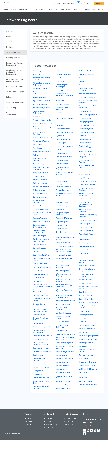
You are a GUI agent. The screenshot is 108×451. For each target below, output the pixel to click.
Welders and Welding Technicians (86, 377)
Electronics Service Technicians (62, 108)
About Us (28, 418)
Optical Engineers (85, 118)
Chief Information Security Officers (42, 259)
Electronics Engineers (63, 104)
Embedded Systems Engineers (63, 114)
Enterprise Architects (63, 129)
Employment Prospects (15, 86)
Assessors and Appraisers (41, 141)
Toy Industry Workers (86, 355)
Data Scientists (38, 355)
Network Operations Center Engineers (88, 101)
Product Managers (85, 171)
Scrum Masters (84, 253)
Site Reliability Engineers (87, 265)
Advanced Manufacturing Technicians (41, 84)
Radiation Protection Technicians (86, 194)
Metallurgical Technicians (87, 71)
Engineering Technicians (64, 122)
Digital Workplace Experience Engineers (42, 382)
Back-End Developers (40, 183)
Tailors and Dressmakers (87, 329)
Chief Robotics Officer (40, 264)
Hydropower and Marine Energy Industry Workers (64, 250)
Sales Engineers (84, 239)
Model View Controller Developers (86, 89)
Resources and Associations (11, 114)
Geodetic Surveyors (62, 206)
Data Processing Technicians (42, 351)
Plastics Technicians (85, 151)
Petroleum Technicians (86, 132)
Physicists (82, 136)
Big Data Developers (39, 190)
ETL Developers (61, 143)
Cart (81, 3)
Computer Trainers (39, 315)
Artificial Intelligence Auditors (42, 120)
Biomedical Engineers (40, 197)
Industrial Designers (62, 262)
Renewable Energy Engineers (89, 220)
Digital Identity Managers (41, 378)
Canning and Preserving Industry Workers (41, 240)
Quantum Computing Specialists (86, 189)
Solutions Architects (85, 295)
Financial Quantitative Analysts (63, 168)
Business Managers (39, 236)
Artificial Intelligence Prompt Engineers (42, 128)
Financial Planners (62, 164)
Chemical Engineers (39, 248)
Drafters (59, 71)
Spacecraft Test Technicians (88, 302)
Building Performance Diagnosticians (40, 231)
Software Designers (85, 280)
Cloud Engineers (38, 278)
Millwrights (82, 81)
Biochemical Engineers (40, 193)
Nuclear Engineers (85, 111)
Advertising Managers (40, 88)
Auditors (36, 155)
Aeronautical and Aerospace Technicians (42, 93)
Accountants (37, 74)
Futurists (59, 199)
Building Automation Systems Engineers (40, 226)
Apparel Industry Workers (41, 108)
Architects (36, 116)
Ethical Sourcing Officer (63, 139)
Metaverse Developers (86, 74)
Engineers (59, 125)
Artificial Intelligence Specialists (39, 133)
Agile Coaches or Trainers (41, 101)
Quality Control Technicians (88, 185)
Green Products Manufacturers (61, 233)
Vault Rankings (10, 9)
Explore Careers (15, 16)
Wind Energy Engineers (86, 381)
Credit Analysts (38, 323)
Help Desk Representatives (65, 246)
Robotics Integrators (86, 227)
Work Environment (13, 52)
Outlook (9, 97)
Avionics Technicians (40, 179)
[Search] (103, 10)
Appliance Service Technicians (39, 112)
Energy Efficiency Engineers (65, 118)
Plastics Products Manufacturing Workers (87, 147)
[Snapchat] (84, 433)
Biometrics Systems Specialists (39, 201)
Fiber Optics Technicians (64, 157)
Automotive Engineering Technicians (41, 168)
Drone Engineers (61, 78)
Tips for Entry (11, 108)
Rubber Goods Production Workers (87, 235)
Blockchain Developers (40, 209)
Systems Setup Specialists (88, 325)
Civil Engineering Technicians (42, 267)
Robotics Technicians (86, 231)
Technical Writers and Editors (88, 339)
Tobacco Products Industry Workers (88, 350)
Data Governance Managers (42, 348)
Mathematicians (61, 369)
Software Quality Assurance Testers (88, 287)
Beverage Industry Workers (42, 186)
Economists (60, 81)
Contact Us (28, 421)
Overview (9, 31)
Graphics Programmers (64, 225)
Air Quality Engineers (40, 104)
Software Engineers (85, 283)
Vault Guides (84, 9)
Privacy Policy (68, 421)
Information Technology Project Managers (64, 296)
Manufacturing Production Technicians (65, 347)
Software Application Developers (86, 275)
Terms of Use (68, 425)
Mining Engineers (84, 85)
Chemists (36, 251)
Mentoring (96, 9)
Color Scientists (38, 281)
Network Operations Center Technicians (88, 107)
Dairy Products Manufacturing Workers (41, 343)
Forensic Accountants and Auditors (64, 173)
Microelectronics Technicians (88, 78)
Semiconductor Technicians (88, 257)
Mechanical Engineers (63, 381)
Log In (89, 3)
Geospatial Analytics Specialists (63, 213)
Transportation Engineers (87, 362)
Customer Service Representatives (39, 331)
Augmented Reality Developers (39, 159)
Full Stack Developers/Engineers (63, 185)
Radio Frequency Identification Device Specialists (85, 204)
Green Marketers (61, 229)
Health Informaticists (63, 243)
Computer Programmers (41, 295)
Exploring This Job (13, 58)
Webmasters (83, 372)
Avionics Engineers (39, 176)
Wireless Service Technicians (88, 385)
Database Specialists (40, 364)
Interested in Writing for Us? (53, 425)
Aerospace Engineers (40, 97)
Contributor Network (51, 428)
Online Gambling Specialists (88, 115)
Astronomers (37, 144)
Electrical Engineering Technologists (63, 85)
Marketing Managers (63, 362)
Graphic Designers (62, 222)
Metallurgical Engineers (64, 388)
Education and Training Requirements (14, 64)
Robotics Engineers (85, 224)
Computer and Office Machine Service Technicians (42, 285)
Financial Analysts (62, 160)
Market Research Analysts (65, 358)
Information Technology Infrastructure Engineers (64, 291)
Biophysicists (37, 206)
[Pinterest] (98, 430)
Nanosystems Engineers (87, 97)
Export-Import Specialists (64, 146)
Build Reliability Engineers (41, 222)
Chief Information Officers (41, 255)
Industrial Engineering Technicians (63, 266)
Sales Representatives (86, 246)
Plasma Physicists (85, 139)
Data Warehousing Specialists (39, 359)
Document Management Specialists (41, 387)
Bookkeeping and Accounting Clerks (42, 213)
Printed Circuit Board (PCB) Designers (88, 156)
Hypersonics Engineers (63, 255)
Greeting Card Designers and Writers (65, 238)
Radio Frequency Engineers (88, 199)
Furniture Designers (62, 190)
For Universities (69, 3)
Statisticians (83, 318)
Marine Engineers (62, 355)
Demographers (38, 371)
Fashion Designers (62, 153)
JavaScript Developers (63, 313)
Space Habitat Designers (87, 299)
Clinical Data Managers (40, 274)
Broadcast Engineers (40, 218)
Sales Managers (84, 243)
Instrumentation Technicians (65, 301)
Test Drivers (83, 346)
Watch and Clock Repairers (88, 369)
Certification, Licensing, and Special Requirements (14, 72)
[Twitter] (91, 430)
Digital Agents (37, 374)
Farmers (59, 150)
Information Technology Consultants (64, 286)
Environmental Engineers (64, 132)
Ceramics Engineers (39, 244)
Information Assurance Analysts (63, 275)
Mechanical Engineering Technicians (64, 377)
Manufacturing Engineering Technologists (65, 338)
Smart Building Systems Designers (87, 270)
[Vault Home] (6, 2)
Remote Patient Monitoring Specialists (88, 215)
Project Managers (85, 178)
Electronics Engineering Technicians (64, 100)
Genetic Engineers (62, 202)
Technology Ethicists (86, 343)
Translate (90, 425)
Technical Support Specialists (89, 336)
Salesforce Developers (86, 250)
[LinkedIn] (88, 430)
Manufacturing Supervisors (65, 352)
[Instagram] (95, 430)
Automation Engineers (40, 164)
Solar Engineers (84, 292)
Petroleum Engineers (86, 129)
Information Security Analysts (63, 280)
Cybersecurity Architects (41, 339)
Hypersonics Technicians (64, 258)
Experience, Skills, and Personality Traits (14, 80)
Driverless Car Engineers (64, 74)
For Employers (54, 3)
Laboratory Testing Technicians (62, 326)
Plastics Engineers (85, 143)
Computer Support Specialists (39, 305)
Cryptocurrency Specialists (42, 327)
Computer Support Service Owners (42, 299)
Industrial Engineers (62, 271)
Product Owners (84, 174)
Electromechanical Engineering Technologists (65, 94)
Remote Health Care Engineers (86, 210)
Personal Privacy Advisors (87, 125)
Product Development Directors (86, 161)
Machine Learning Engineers (65, 334)
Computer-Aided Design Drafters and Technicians (41, 319)
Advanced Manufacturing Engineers (41, 79)
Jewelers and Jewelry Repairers (63, 317)
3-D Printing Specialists (40, 71)
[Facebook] (84, 430)
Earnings (9, 47)
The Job (9, 42)
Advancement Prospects (15, 92)
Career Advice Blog (70, 418)
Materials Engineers (62, 365)
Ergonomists (60, 136)
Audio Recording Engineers (42, 151)
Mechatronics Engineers (64, 385)
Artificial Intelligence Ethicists (42, 123)
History (9, 37)
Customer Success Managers (43, 336)
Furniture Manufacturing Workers (64, 194)
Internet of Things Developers (62, 308)
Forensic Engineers (62, 178)
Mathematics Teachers (63, 372)
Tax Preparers (83, 332)
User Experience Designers (88, 365)
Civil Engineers (38, 271)
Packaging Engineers (86, 122)
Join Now (99, 3)
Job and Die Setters (62, 322)
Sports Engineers (84, 311)
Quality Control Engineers (87, 181)
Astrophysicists (38, 148)
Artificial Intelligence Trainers (42, 137)
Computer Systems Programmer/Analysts (40, 310)
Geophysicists (60, 209)
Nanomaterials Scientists (87, 94)
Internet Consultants (63, 304)
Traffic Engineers (84, 358)
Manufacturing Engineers (64, 343)
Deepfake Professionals (41, 367)
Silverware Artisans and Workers (87, 261)
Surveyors (82, 322)
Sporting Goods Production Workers (88, 307)
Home (6, 16)
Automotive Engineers (40, 173)
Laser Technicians (62, 330)
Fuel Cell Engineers (62, 181)
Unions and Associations (15, 102)
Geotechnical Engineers (64, 218)
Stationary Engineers (86, 315)
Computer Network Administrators (39, 291)
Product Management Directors (86, 166)
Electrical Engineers (62, 90)
